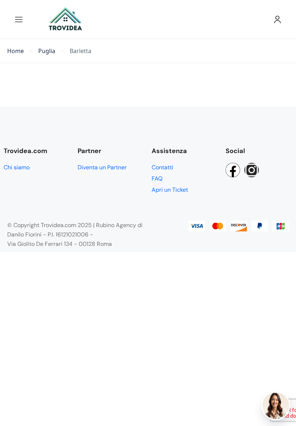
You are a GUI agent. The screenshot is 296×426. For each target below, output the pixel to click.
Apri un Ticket (170, 190)
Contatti (162, 167)
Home (15, 51)
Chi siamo (17, 167)
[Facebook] (233, 170)
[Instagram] (251, 170)
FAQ (157, 178)
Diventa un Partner (102, 167)
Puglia (46, 51)
